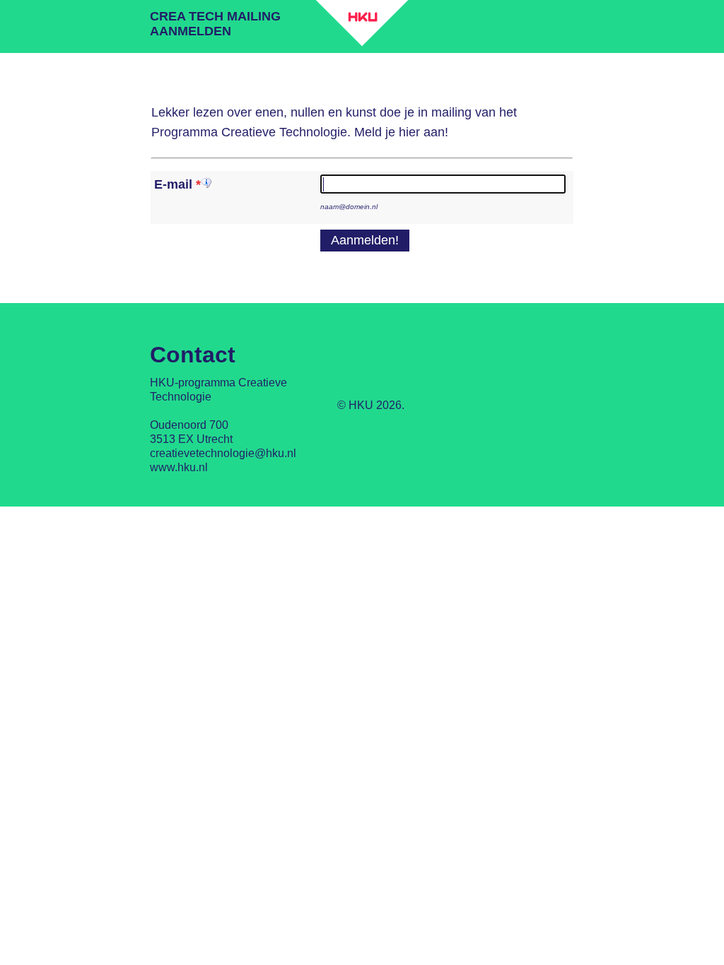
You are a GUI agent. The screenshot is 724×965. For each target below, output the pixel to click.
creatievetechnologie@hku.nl (223, 453)
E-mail (173, 184)
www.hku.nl (179, 467)
